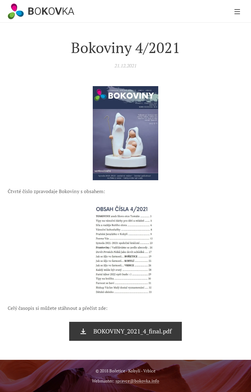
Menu (237, 11)
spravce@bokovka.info (137, 381)
